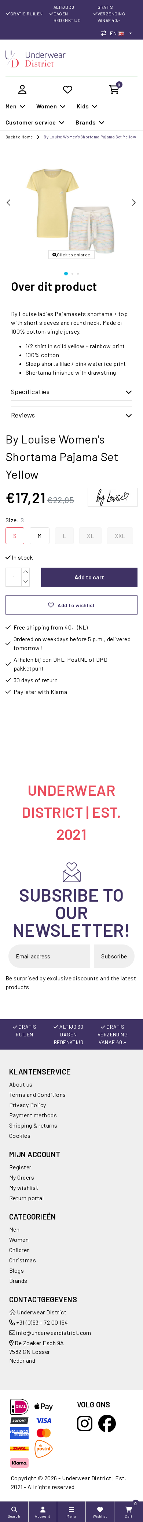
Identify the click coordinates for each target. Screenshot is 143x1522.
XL (90, 535)
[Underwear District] (36, 58)
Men (14, 1229)
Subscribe (114, 956)
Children (19, 1249)
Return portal (26, 1197)
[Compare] (105, 33)
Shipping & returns (33, 1125)
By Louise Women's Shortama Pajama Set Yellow (90, 136)
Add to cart (89, 576)
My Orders (21, 1177)
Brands (18, 1280)
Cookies (19, 1135)
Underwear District (41, 1311)
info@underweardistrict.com (53, 1332)
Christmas (22, 1259)
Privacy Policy (27, 1104)
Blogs (16, 1270)
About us (21, 1084)
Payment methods (33, 1114)
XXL (120, 535)
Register (20, 1166)
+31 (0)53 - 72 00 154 (41, 1322)
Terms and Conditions (37, 1094)
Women (19, 1239)
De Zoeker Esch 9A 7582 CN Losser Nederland (36, 1351)
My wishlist (23, 1187)
